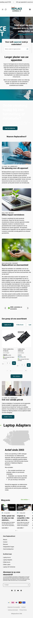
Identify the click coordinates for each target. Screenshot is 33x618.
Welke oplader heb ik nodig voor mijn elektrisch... (8, 518)
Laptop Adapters (7, 560)
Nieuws (5, 539)
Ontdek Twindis (8, 416)
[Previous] (5, 308)
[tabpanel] (16, 354)
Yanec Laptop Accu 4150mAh (8, 350)
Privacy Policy (23, 610)
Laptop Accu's (7, 557)
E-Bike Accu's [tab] (19, 324)
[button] (3, 9)
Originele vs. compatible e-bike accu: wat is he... (23, 518)
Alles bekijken (16, 376)
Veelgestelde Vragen (8, 546)
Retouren (5, 544)
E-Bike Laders (6, 564)
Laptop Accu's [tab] (7, 324)
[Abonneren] (28, 585)
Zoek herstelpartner (10, 128)
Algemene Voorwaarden (14, 607)
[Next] (27, 308)
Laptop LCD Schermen (9, 567)
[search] (16, 49)
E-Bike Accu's (6, 562)
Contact (5, 542)
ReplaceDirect (15, 613)
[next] (25, 370)
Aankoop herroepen (13, 610)
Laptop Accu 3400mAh (21, 350)
